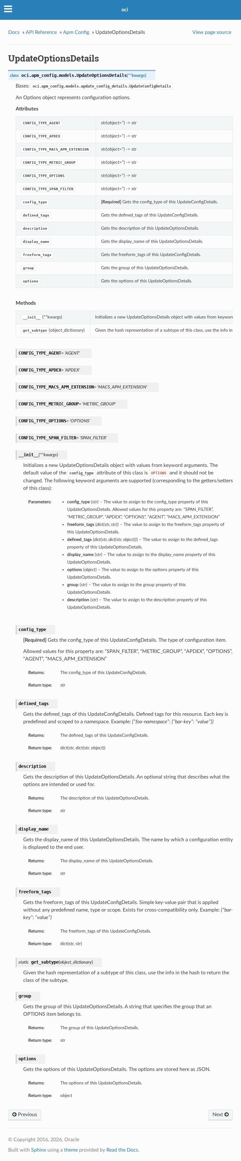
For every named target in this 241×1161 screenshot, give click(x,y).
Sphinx (38, 1150)
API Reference (41, 32)
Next (218, 1114)
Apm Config (76, 32)
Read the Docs (122, 1150)
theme (71, 1150)
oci (124, 9)
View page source (211, 32)
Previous (27, 1114)
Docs (13, 32)
